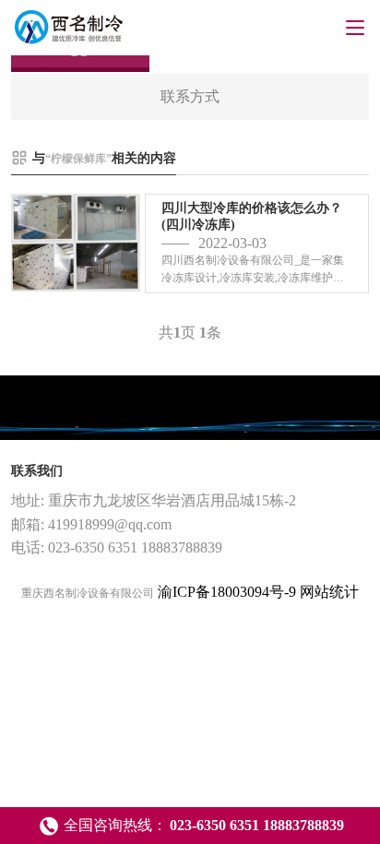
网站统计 (329, 592)
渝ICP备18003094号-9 (227, 592)
